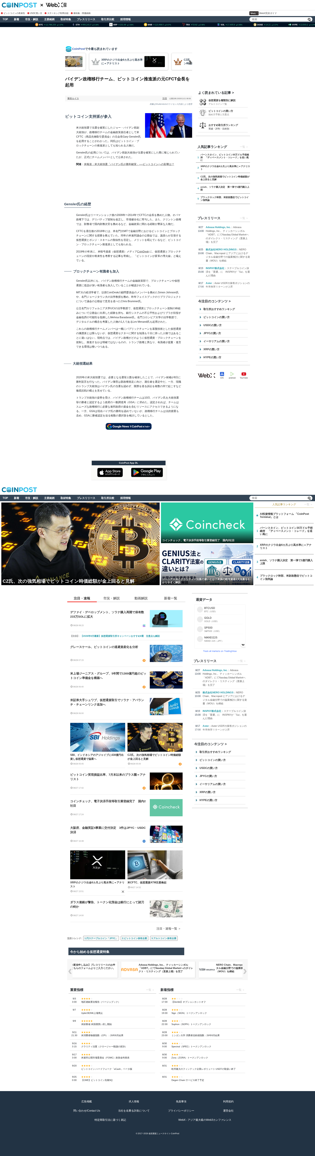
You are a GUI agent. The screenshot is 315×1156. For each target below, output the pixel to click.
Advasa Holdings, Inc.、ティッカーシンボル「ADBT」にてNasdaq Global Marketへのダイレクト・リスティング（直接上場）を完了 (227, 234)
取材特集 (66, 19)
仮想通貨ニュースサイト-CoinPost (164, 1133)
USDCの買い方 (212, 325)
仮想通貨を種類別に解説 (222, 100)
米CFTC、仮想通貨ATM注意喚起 (147, 882)
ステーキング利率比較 (57, 13)
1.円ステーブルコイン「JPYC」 (101, 938)
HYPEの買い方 (212, 357)
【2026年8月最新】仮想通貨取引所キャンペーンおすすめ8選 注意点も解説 (120, 636)
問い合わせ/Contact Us (86, 1110)
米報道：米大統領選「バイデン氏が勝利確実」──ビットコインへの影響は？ (129, 164)
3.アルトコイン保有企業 (163, 938)
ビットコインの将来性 (14, 13)
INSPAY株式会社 (215, 268)
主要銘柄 (49, 19)
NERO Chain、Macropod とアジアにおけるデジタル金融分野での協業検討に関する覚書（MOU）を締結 (166, 968)
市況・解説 (31, 19)
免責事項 (181, 1101)
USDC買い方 (36, 13)
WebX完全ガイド (268, 13)
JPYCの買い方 (212, 333)
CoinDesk (143, 251)
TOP (5, 19)
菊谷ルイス (73, 98)
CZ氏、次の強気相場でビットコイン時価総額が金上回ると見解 (154, 757)
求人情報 (134, 1101)
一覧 (242, 146)
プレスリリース (86, 19)
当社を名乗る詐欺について (134, 1110)
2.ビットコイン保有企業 (134, 938)
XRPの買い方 (211, 349)
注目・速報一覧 (167, 928)
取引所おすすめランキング (219, 309)
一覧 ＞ (308, 504)
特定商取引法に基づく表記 (110, 1119)
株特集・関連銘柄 (82, 13)
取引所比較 (107, 19)
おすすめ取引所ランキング (223, 125)
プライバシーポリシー (181, 1110)
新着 (16, 19)
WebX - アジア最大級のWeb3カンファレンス (204, 1119)
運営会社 (228, 1110)
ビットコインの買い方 (221, 111)
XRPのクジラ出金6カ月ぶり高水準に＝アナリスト (97, 884)
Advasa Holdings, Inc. (218, 227)
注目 (164, 98)
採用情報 (125, 19)
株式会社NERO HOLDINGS (221, 249)
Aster (209, 283)
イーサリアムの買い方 (216, 341)
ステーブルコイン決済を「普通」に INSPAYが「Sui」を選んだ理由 (228, 272)
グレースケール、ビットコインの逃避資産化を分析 (104, 647)
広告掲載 (86, 1101)
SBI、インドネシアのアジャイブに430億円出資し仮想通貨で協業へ (97, 757)
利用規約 (228, 1101)
